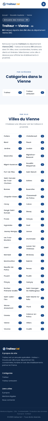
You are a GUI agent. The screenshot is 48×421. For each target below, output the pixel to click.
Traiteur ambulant (9, 381)
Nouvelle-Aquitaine (17, 15)
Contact (28, 414)
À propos (6, 393)
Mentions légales (9, 396)
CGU (15, 411)
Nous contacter (8, 400)
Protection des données (38, 411)
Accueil (5, 15)
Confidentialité (23, 411)
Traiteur (13, 4)
